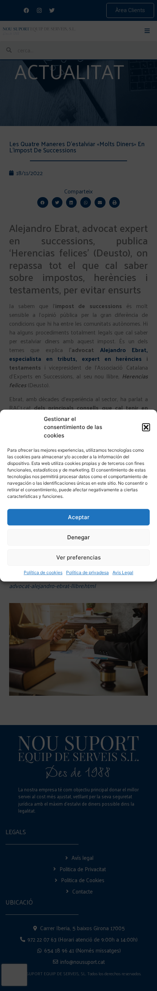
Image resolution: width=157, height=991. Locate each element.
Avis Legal (122, 572)
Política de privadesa (87, 572)
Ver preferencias (78, 557)
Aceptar (78, 517)
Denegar (78, 537)
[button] (146, 427)
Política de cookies (43, 572)
